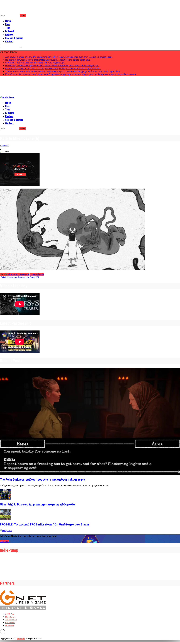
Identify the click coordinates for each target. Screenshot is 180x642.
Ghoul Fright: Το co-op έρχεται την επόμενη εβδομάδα (37, 504)
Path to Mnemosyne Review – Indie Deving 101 (20, 277)
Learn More (4, 541)
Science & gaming (14, 38)
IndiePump (21, 638)
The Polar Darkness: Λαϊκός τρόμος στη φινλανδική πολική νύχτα (42, 479)
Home (8, 21)
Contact (9, 41)
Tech (7, 27)
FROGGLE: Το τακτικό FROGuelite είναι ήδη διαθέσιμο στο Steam (44, 524)
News (7, 24)
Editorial (9, 31)
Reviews (9, 34)
